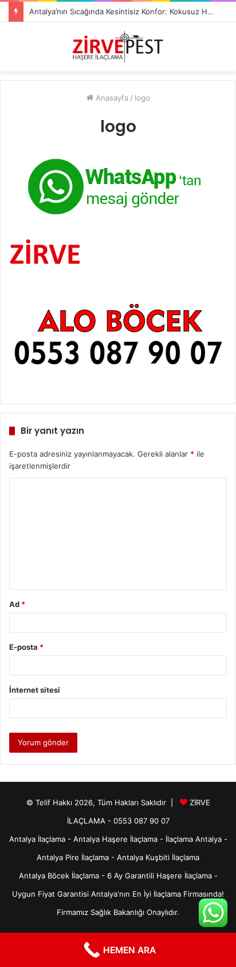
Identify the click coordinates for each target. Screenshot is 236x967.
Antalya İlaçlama (37, 839)
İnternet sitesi (34, 689)
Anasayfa (110, 97)
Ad (17, 604)
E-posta (26, 647)
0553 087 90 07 (141, 820)
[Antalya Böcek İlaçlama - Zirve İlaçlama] (118, 46)
